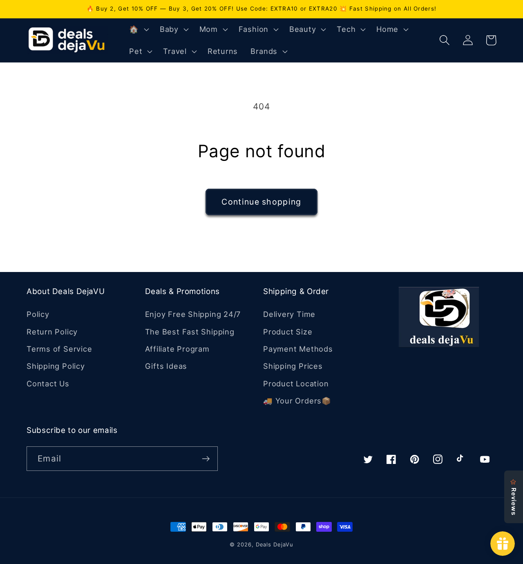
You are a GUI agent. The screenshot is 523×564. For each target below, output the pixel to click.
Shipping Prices (293, 365)
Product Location (296, 383)
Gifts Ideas (166, 365)
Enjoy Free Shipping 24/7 (193, 314)
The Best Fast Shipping (190, 331)
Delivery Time (289, 314)
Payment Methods (298, 348)
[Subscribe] (205, 458)
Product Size (287, 331)
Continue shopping (261, 202)
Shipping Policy (56, 365)
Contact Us (48, 383)
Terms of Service (59, 348)
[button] (138, 29)
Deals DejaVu (274, 544)
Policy (38, 314)
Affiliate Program (177, 348)
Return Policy (52, 331)
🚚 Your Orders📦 (297, 400)
